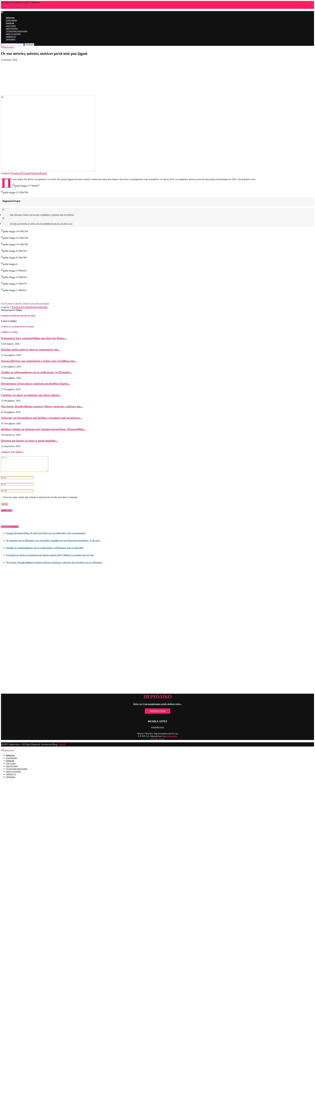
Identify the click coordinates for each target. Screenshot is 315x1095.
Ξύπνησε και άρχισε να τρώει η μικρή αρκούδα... (29, 440)
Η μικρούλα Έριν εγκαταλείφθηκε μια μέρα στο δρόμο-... (34, 338)
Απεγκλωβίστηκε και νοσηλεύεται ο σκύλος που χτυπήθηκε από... (38, 360)
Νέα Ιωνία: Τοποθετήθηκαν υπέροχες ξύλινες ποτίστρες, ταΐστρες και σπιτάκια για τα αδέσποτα (54, 562)
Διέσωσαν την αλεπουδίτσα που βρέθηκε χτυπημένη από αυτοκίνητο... (41, 417)
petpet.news (171, 736)
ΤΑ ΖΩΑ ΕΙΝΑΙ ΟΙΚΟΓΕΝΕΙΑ (16, 31)
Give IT (62, 744)
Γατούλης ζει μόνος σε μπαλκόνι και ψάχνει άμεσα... (31, 395)
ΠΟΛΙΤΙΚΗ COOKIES (157, 739)
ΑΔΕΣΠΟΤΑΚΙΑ (12, 29)
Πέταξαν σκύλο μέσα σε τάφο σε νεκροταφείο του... (30, 349)
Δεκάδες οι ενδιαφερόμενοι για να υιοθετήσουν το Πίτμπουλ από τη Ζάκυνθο (44, 548)
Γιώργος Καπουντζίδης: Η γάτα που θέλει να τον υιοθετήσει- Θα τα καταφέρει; (46, 533)
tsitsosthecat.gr (157, 727)
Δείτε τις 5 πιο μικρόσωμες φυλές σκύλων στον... (157, 704)
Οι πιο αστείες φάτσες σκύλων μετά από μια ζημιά (25, 303)
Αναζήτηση (29, 44)
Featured (10, 23)
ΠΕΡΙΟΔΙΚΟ (10, 39)
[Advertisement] (157, 78)
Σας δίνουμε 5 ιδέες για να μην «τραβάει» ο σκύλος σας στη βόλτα (42, 214)
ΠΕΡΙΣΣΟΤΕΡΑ (157, 711)
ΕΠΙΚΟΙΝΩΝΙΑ (11, 20)
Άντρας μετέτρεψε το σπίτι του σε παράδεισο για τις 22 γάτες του (41, 223)
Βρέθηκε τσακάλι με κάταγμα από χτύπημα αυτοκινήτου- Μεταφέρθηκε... (43, 429)
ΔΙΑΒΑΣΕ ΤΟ (11, 37)
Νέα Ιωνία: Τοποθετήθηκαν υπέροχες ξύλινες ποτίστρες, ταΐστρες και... (42, 406)
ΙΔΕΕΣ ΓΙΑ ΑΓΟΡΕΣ (13, 34)
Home (8, 7)
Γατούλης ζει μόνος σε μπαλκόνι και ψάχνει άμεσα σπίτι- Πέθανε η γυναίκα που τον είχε (50, 555)
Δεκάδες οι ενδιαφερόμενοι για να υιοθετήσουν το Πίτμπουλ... (36, 372)
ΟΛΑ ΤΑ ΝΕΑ (11, 26)
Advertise (10, 18)
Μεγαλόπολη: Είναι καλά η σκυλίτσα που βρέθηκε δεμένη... (35, 383)
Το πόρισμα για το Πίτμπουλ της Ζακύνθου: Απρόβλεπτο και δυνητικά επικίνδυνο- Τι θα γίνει (53, 540)
